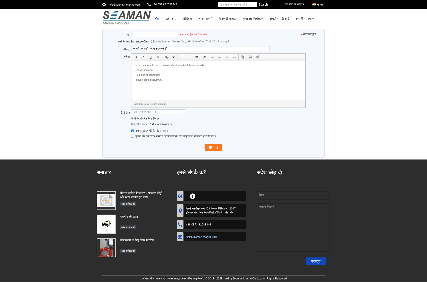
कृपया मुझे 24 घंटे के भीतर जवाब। (151, 130)
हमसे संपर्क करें (279, 18)
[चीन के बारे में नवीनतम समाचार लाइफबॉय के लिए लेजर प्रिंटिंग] (106, 248)
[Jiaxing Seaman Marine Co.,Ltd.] (127, 17)
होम (157, 18)
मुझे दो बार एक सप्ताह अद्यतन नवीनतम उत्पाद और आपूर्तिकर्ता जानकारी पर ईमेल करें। (175, 136)
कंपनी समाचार (305, 18)
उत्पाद (169, 18)
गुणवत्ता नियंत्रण (253, 18)
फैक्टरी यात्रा (227, 18)
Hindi (320, 4)
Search (263, 4)
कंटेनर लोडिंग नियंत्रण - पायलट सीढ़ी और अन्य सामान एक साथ (141, 195)
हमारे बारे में (205, 18)
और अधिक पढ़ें (128, 203)
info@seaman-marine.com (125, 4)
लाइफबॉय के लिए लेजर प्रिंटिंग (137, 240)
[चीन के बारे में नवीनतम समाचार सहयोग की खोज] (106, 224)
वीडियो (187, 18)
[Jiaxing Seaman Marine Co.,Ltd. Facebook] (192, 195)
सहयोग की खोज (129, 216)
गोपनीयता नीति (147, 278)
